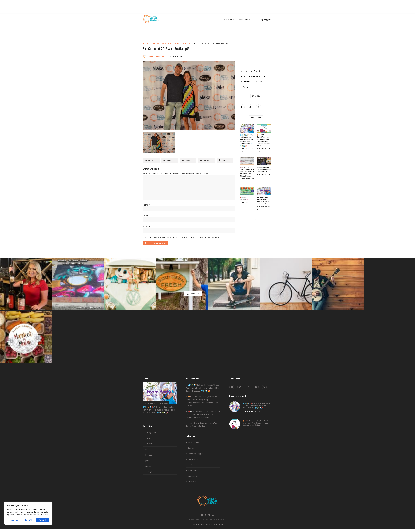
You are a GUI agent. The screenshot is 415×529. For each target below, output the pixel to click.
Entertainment (193, 459)
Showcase (148, 455)
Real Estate (149, 444)
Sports (147, 461)
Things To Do (243, 19)
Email (146, 215)
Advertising (194, 524)
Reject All (28, 520)
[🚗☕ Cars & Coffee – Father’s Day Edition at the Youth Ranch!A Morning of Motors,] (247, 161)
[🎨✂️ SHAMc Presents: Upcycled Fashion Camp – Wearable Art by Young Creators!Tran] (264, 129)
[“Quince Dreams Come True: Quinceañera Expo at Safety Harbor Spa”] (264, 161)
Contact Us (248, 87)
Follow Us (194, 293)
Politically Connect (151, 433)
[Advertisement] (207, 6)
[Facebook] (242, 106)
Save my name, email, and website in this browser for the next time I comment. (182, 237)
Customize (14, 520)
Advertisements (193, 442)
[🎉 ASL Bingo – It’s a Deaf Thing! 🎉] (247, 191)
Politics (147, 438)
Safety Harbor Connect (157, 56)
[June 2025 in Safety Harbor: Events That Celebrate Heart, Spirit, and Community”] (264, 191)
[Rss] (264, 387)
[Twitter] (250, 106)
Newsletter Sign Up (252, 71)
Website (146, 226)
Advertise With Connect (254, 76)
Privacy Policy (204, 524)
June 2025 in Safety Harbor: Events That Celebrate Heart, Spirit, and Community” (263, 200)
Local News (227, 19)
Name (146, 205)
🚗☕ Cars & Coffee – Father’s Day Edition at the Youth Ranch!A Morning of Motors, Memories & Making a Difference (247, 171)
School (147, 449)
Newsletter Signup (217, 524)
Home (145, 43)
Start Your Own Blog (252, 81)
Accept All (42, 520)
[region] (28, 513)
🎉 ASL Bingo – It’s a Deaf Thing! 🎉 (245, 198)
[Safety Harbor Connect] (207, 498)
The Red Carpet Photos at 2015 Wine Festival (171, 43)
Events (190, 465)
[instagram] (258, 106)
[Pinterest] (256, 387)
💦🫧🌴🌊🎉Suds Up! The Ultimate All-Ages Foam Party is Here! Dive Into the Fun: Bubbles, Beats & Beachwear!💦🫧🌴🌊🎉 (246, 140)
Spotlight (148, 466)
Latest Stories (163, 404)
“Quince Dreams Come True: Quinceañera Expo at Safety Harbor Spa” (264, 169)
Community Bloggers (262, 19)
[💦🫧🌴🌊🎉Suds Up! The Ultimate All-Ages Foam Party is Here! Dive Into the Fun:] (247, 129)
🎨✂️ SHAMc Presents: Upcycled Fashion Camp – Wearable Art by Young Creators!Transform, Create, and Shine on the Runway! (264, 140)
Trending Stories (150, 472)
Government (192, 470)
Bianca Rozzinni (150, 404)
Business (191, 448)
